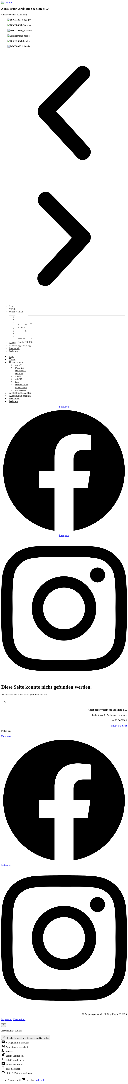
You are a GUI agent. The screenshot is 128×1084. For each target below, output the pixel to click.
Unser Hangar (16, 362)
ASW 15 (18, 379)
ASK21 (18, 376)
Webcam (13, 401)
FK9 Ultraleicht (21, 387)
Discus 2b (19, 373)
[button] (64, 113)
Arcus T (18, 365)
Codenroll (39, 1080)
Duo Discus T (20, 371)
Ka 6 (17, 382)
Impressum (6, 1019)
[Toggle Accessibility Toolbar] (3, 1025)
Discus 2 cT (19, 368)
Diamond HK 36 (21, 385)
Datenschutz (19, 1019)
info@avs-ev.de (119, 725)
